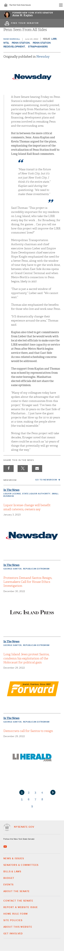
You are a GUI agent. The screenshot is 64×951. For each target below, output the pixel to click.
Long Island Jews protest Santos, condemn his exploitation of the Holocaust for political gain (26, 658)
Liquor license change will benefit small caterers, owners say (27, 507)
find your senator (25, 23)
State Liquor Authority (36, 494)
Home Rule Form (15, 914)
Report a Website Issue (20, 907)
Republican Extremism (36, 569)
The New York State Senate (20, 5)
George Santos (12, 569)
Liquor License (12, 494)
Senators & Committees (20, 865)
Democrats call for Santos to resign (28, 731)
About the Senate (16, 891)
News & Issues (13, 858)
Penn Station (21, 43)
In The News (11, 490)
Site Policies (12, 920)
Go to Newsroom (46, 480)
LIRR (53, 39)
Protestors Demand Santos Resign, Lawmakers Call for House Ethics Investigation (27, 582)
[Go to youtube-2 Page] (5, 846)
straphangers (38, 46)
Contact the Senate (18, 901)
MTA (6, 43)
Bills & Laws (12, 871)
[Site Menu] (60, 5)
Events (8, 884)
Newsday (42, 57)
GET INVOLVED (13, 933)
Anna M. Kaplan (22, 15)
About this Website (17, 927)
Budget (8, 878)
